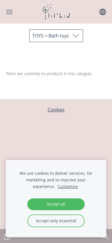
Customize (68, 186)
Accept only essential (56, 220)
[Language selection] (103, 12)
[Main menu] (9, 12)
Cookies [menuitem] (56, 110)
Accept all (56, 204)
